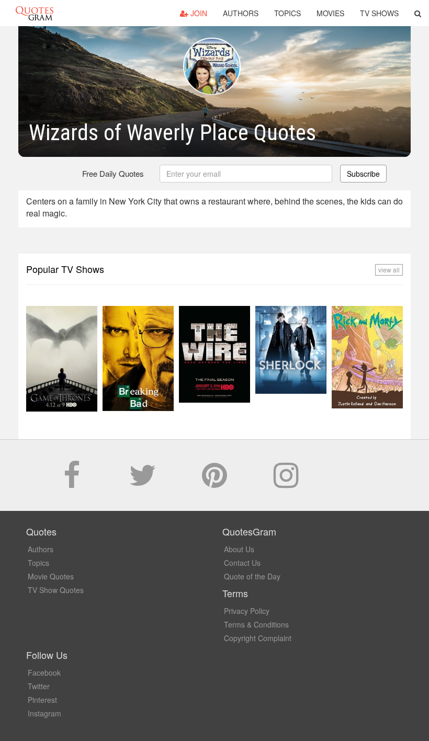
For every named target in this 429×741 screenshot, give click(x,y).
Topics (287, 13)
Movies (330, 13)
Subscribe (363, 173)
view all (389, 269)
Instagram (44, 713)
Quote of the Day (252, 576)
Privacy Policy (246, 611)
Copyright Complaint (257, 638)
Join (197, 13)
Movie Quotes (51, 576)
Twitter (39, 686)
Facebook (44, 672)
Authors (240, 13)
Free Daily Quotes (113, 173)
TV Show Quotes (56, 590)
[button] (418, 13)
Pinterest (42, 699)
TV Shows (379, 13)
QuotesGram (34, 13)
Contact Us (242, 562)
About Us (239, 549)
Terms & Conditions (256, 624)
